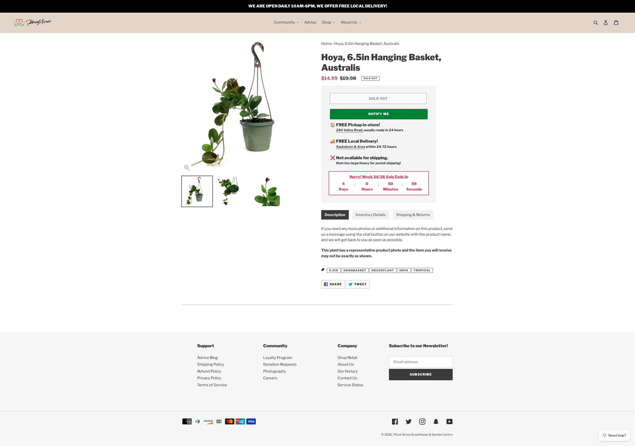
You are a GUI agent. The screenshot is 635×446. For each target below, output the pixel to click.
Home (326, 43)
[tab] (335, 215)
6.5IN (333, 270)
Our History (348, 371)
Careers (270, 378)
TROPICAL (422, 270)
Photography (274, 371)
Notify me (378, 114)
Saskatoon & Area (350, 147)
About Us (346, 364)
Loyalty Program (277, 357)
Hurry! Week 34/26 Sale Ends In (378, 177)
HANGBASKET (355, 270)
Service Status (350, 385)
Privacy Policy (209, 378)
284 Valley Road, (349, 130)
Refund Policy (209, 371)
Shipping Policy (210, 364)
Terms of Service (212, 385)
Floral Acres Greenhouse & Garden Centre (423, 434)
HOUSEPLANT (383, 270)
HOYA (403, 270)
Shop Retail (347, 357)
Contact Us (347, 378)
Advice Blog (207, 357)
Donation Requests (280, 364)
